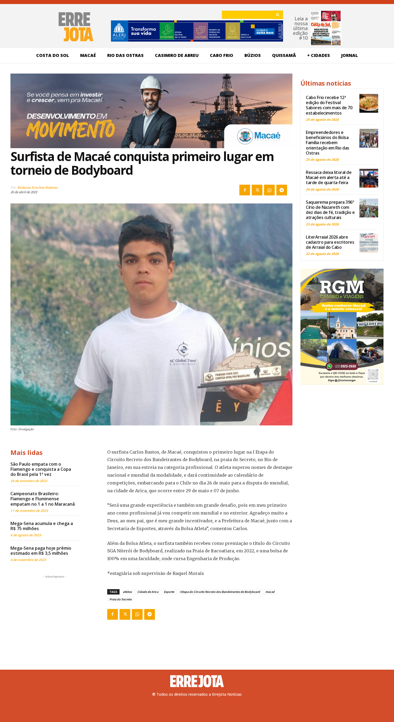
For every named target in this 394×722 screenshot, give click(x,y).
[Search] (277, 14)
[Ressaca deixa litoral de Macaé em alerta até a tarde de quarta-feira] (368, 178)
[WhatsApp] (269, 190)
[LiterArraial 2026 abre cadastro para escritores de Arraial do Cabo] (368, 243)
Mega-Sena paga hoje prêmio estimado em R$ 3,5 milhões (40, 550)
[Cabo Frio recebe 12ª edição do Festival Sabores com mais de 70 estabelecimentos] (368, 103)
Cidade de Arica (147, 592)
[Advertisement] (54, 613)
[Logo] (197, 681)
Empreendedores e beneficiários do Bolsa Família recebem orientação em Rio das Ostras (327, 142)
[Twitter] (257, 190)
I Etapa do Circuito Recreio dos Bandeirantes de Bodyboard (220, 592)
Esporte (169, 592)
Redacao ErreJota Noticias (37, 187)
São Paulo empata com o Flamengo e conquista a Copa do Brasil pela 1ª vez (40, 469)
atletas (127, 592)
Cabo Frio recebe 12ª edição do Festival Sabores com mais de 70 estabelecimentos (329, 105)
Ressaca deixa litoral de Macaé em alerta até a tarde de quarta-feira (328, 177)
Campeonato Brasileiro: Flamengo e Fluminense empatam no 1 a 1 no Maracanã (42, 499)
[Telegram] (281, 190)
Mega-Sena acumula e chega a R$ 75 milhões (41, 525)
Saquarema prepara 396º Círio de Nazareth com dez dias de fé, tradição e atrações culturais (330, 210)
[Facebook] (244, 190)
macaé (269, 592)
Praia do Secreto (120, 599)
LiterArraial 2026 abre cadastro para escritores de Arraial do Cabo (330, 242)
